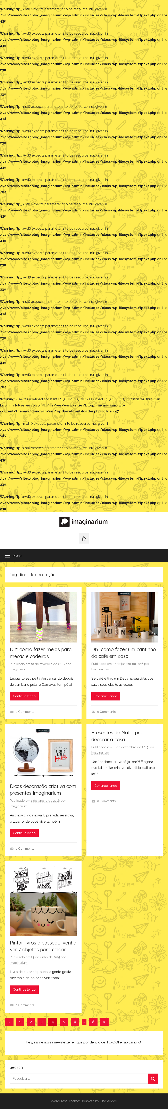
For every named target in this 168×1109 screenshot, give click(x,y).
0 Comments (25, 712)
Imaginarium (18, 669)
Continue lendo (24, 696)
